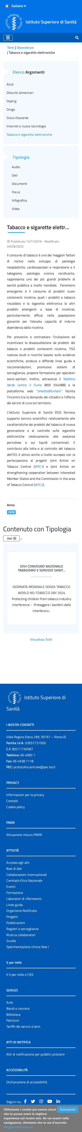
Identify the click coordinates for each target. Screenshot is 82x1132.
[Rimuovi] (14, 538)
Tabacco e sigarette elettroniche (29, 134)
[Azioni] (7, 6)
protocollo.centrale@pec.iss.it (35, 766)
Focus (16, 191)
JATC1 (38, 466)
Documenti (19, 183)
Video (16, 208)
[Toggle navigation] (8, 37)
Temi (10, 47)
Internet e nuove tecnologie (26, 126)
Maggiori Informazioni (18, 1127)
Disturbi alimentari (20, 92)
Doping (11, 100)
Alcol (10, 84)
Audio (16, 166)
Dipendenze (25, 47)
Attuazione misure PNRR (24, 834)
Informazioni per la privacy (25, 794)
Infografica (19, 200)
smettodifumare (49, 391)
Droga (11, 109)
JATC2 (39, 484)
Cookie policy (15, 806)
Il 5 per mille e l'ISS (19, 974)
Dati (15, 175)
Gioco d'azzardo (17, 117)
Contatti (12, 800)
